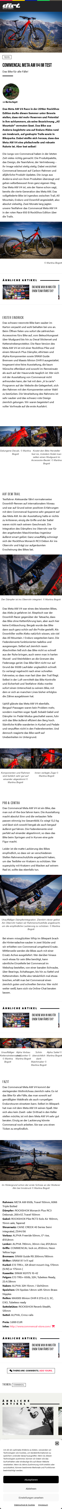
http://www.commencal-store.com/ (31, 1326)
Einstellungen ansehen (31, 1497)
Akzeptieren (31, 1479)
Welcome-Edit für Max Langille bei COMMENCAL (27, 1428)
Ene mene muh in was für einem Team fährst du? (29, 292)
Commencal (18, 1385)
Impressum (43, 1504)
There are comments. (32, 1370)
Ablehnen (31, 1488)
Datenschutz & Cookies (24, 1504)
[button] (57, 1443)
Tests (7, 57)
